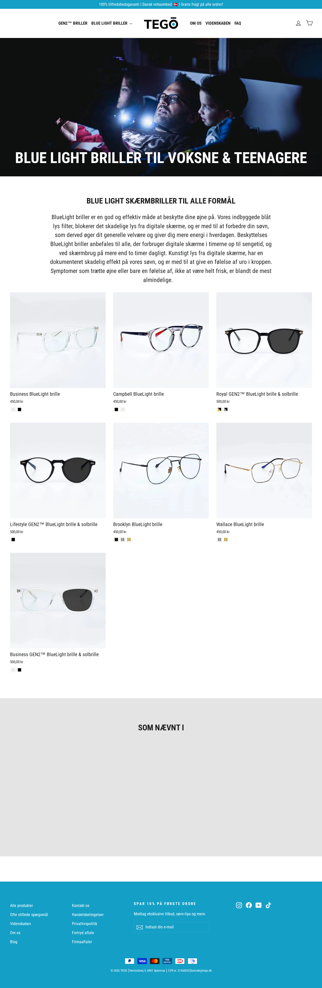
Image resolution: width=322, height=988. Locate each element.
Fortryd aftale (83, 932)
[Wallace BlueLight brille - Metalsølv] (219, 539)
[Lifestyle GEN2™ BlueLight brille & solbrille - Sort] (13, 539)
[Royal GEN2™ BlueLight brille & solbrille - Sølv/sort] (226, 409)
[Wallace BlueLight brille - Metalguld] (226, 539)
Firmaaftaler (82, 941)
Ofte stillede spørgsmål (29, 914)
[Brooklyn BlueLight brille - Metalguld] (129, 539)
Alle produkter (21, 905)
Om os (196, 23)
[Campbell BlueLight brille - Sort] (116, 409)
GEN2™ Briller (72, 23)
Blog (13, 941)
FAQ (237, 23)
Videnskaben (218, 23)
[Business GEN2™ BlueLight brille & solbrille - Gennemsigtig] (13, 670)
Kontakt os (80, 905)
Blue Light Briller (109, 23)
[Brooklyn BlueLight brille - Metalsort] (116, 539)
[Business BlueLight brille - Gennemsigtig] (13, 409)
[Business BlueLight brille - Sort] (19, 409)
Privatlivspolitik (84, 923)
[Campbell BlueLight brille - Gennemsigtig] (122, 409)
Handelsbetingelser (88, 914)
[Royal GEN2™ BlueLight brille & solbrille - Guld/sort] (219, 409)
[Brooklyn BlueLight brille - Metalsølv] (122, 539)
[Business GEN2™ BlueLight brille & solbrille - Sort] (19, 670)
